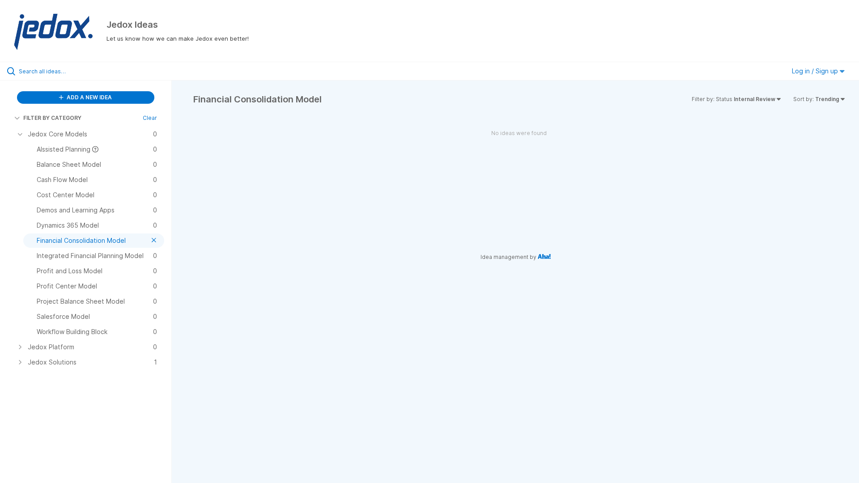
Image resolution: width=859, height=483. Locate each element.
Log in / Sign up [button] (816, 71)
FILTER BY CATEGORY (52, 117)
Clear (150, 117)
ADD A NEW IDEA (88, 97)
